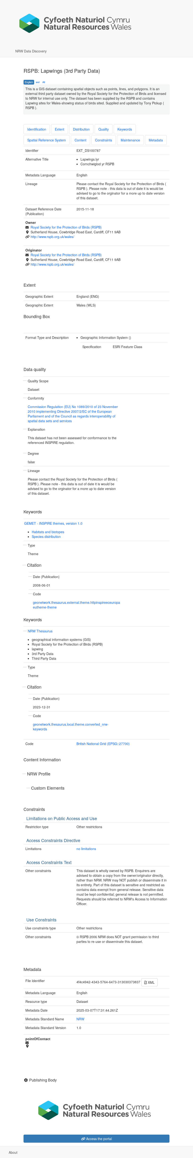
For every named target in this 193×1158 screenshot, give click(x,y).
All (43, 82)
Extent (59, 129)
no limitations (86, 848)
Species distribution (46, 536)
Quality (103, 129)
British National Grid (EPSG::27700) (103, 743)
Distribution (81, 129)
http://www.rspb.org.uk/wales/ (52, 236)
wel (38, 82)
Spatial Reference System (46, 140)
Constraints (103, 140)
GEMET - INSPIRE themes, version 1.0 (53, 523)
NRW (80, 1019)
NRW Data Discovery (31, 51)
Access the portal (98, 1138)
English (29, 82)
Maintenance (130, 140)
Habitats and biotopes (48, 531)
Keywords (124, 129)
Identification (36, 129)
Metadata (156, 140)
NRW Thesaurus (40, 631)
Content (80, 140)
